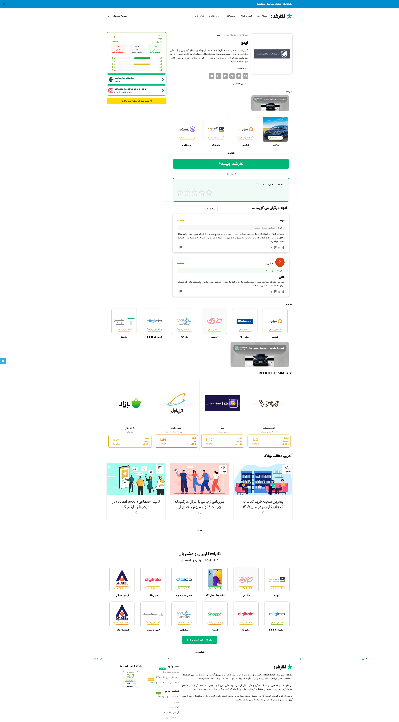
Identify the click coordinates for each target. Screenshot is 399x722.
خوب (187, 192)
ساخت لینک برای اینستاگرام (167, 677)
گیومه (300, 659)
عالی (180, 192)
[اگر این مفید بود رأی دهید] (283, 247)
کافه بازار (130, 428)
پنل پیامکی (367, 659)
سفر (226, 432)
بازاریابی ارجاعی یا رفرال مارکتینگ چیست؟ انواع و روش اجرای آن (199, 504)
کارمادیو (166, 659)
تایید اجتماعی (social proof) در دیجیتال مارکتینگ (136, 504)
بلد (222, 428)
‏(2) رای (231, 153)
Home (245, 35)
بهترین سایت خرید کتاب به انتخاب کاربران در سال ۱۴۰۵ (263, 504)
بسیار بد (208, 192)
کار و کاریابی (273, 432)
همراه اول (176, 428)
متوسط (194, 192)
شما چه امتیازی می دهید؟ (271, 185)
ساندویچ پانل (99, 659)
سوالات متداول (172, 718)
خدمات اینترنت (172, 432)
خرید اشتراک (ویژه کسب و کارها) (163, 682)
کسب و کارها (236, 35)
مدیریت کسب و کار (169, 671)
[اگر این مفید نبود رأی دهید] (275, 247)
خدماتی (226, 35)
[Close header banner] (4, 4)
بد (201, 192)
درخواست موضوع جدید (168, 696)
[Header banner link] (204, 4)
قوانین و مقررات (171, 712)
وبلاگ (176, 702)
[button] (245, 76)
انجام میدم (269, 428)
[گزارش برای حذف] (180, 247)
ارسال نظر (231, 174)
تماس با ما (174, 707)
